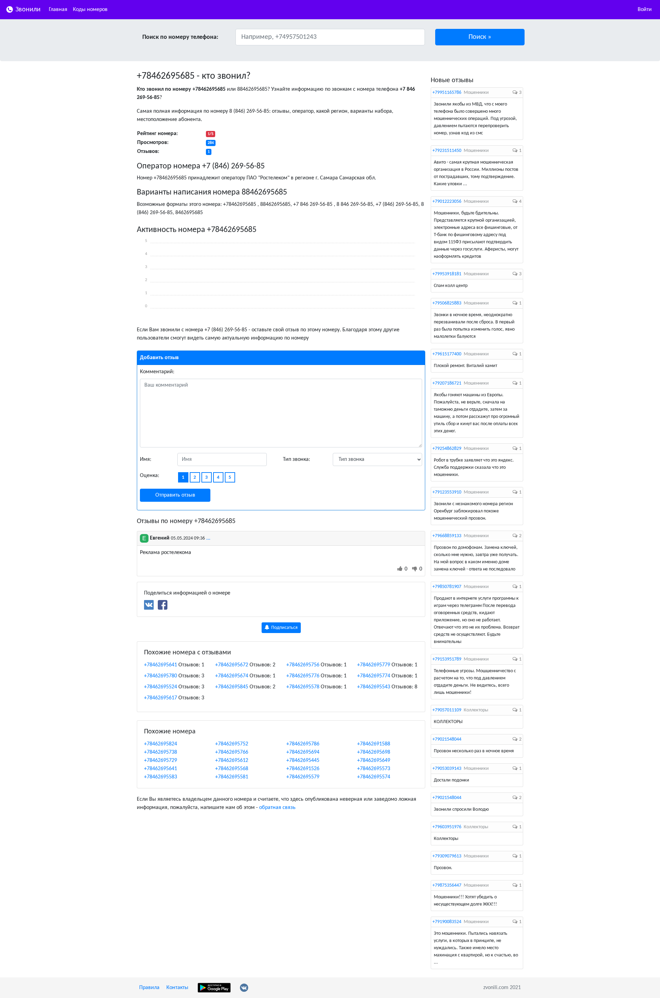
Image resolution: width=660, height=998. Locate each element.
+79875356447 (446, 885)
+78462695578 (302, 687)
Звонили (27, 9)
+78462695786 (302, 744)
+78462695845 (231, 687)
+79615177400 (446, 354)
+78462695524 (160, 687)
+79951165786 (446, 92)
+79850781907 (446, 586)
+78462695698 (373, 752)
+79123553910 (446, 492)
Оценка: (149, 475)
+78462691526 (302, 769)
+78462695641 (160, 665)
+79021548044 (446, 739)
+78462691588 (373, 744)
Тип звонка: (296, 459)
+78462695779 (373, 665)
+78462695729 (160, 760)
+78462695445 (302, 760)
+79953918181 (446, 274)
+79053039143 (446, 768)
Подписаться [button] (284, 627)
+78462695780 (160, 676)
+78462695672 (231, 665)
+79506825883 (446, 303)
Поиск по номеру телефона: (180, 37)
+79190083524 (446, 921)
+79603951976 (446, 827)
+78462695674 (231, 676)
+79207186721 (446, 383)
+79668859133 (446, 536)
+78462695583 (160, 777)
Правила (149, 987)
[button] (480, 37)
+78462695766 (231, 752)
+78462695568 (231, 769)
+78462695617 (160, 698)
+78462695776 (302, 676)
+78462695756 (302, 665)
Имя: (145, 459)
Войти (645, 9)
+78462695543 (373, 687)
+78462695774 (373, 676)
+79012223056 (446, 201)
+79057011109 (446, 710)
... (208, 538)
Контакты (177, 987)
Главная (58, 9)
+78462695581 (231, 777)
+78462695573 (373, 769)
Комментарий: (157, 372)
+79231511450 (446, 150)
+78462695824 (160, 744)
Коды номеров (90, 9)
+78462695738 (160, 752)
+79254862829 (446, 448)
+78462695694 (302, 752)
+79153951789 (446, 659)
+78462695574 (373, 777)
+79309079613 (446, 856)
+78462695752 (231, 744)
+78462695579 (302, 777)
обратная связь (277, 807)
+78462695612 (231, 760)
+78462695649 (373, 760)
